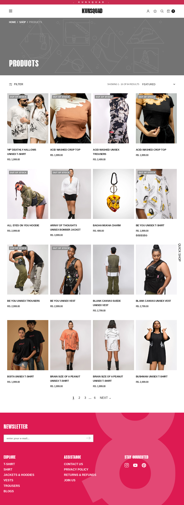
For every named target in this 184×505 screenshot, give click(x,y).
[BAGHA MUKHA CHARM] (113, 194)
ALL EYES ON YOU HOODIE (23, 225)
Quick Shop (179, 253)
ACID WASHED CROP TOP (65, 149)
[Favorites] (155, 11)
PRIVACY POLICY (76, 469)
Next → (105, 397)
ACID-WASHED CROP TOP (151, 149)
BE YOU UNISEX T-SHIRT (150, 225)
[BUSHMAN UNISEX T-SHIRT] (156, 345)
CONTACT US (73, 464)
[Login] (148, 11)
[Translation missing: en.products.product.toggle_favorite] (44, 97)
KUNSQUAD (92, 11)
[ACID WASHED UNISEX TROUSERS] (113, 118)
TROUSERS (12, 485)
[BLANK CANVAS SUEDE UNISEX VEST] (113, 270)
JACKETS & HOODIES (19, 474)
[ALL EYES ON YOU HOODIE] (27, 194)
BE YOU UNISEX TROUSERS (23, 300)
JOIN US (69, 480)
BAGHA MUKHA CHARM (107, 225)
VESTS (8, 480)
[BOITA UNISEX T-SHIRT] (27, 345)
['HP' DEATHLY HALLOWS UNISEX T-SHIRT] (27, 118)
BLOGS (9, 491)
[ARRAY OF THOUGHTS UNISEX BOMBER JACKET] (70, 194)
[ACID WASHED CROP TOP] (70, 118)
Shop (22, 22)
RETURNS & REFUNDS (80, 474)
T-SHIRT (9, 464)
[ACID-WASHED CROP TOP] (156, 118)
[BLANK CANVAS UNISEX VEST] (156, 270)
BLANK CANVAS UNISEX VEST (153, 300)
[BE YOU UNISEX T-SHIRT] (156, 194)
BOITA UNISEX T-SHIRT (20, 376)
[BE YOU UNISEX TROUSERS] (27, 270)
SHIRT (8, 469)
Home (12, 22)
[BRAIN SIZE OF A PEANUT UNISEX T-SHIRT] (70, 345)
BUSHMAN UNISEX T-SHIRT (152, 376)
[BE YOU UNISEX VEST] (70, 270)
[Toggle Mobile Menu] (13, 11)
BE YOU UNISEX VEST (63, 300)
